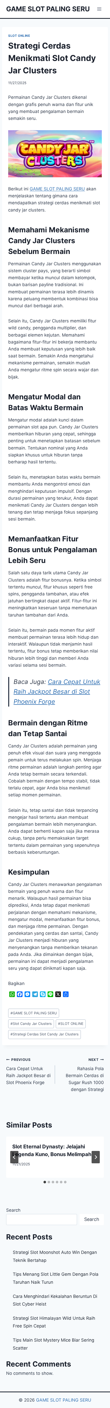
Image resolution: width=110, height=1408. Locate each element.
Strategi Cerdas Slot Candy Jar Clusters (44, 1034)
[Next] (96, 1157)
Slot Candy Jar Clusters (31, 1024)
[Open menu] (99, 9)
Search (13, 1210)
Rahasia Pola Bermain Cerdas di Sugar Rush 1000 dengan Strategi (85, 1075)
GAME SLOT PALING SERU (33, 1013)
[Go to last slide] (14, 1157)
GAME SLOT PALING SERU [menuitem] (57, 188)
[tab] (44, 1182)
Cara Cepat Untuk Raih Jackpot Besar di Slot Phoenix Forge (57, 691)
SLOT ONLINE (19, 36)
